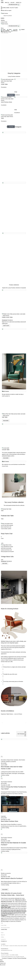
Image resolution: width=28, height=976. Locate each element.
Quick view (6, 566)
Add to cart (6, 325)
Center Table (3, 925)
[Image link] (4, 905)
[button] (2, 722)
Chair (2, 918)
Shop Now (4, 563)
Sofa (2, 923)
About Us (3, 934)
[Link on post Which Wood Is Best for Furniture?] (14, 812)
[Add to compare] (2, 566)
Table (2, 920)
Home (2, 932)
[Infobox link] (14, 155)
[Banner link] (14, 396)
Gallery (2, 937)
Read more (5, 420)
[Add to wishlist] (2, 554)
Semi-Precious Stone (5, 927)
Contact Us (3, 939)
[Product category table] (14, 100)
